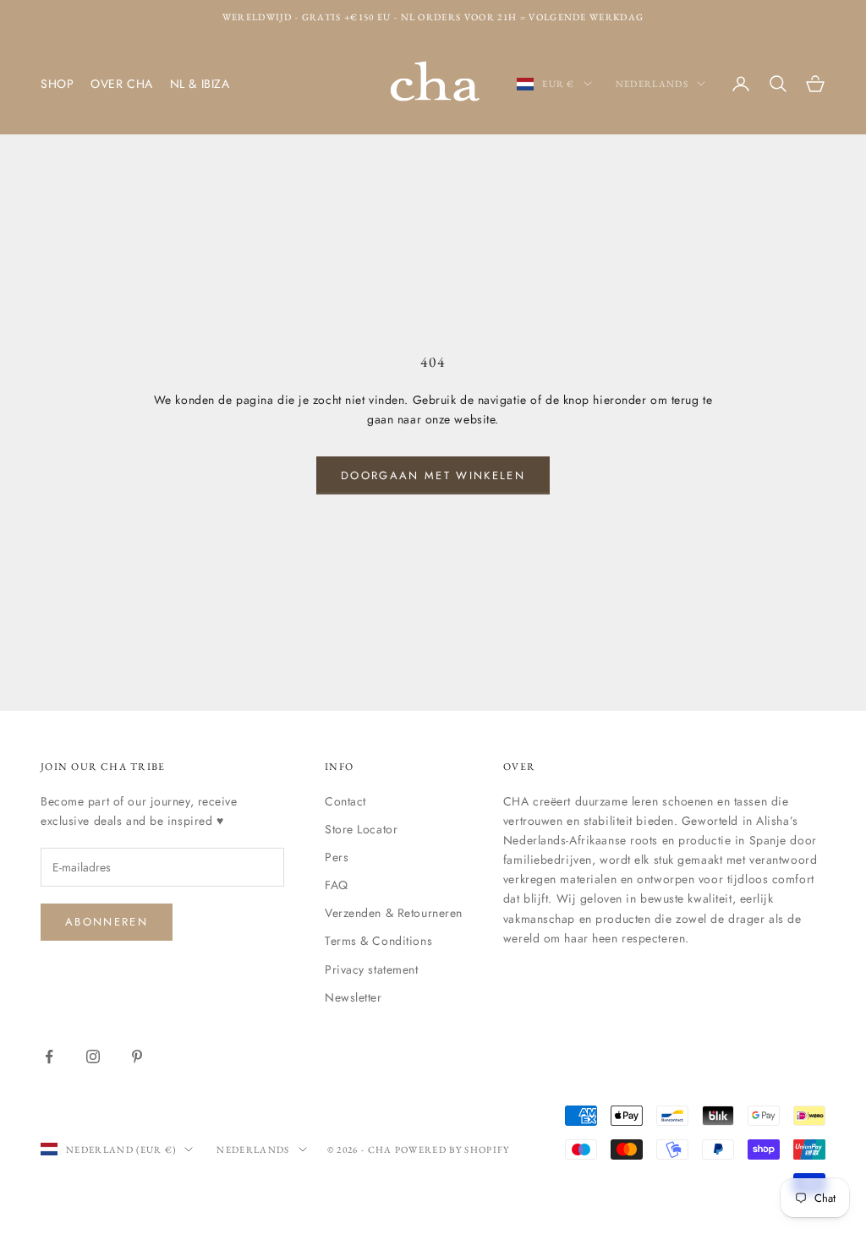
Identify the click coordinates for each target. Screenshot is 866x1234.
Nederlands (652, 84)
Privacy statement (372, 969)
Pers (336, 857)
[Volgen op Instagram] (93, 1056)
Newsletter (353, 997)
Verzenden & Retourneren (394, 912)
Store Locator (361, 829)
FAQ (336, 884)
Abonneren (106, 922)
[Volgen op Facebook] (49, 1056)
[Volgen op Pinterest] (137, 1056)
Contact (345, 801)
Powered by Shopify (452, 1149)
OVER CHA (121, 83)
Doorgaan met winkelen (433, 475)
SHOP (57, 83)
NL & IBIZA (200, 83)
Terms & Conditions (378, 940)
